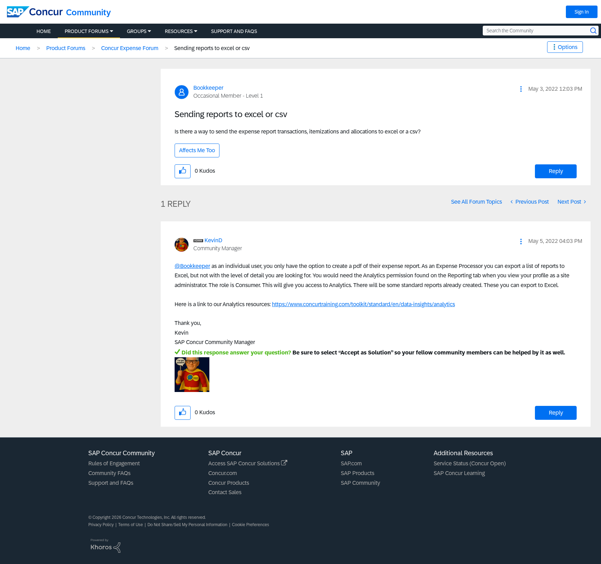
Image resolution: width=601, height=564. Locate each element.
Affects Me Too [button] (197, 150)
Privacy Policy (101, 524)
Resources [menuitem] (179, 31)
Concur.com (222, 473)
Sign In (582, 12)
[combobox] (541, 30)
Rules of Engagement (114, 463)
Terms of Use (130, 524)
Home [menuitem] (44, 31)
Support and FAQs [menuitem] (234, 31)
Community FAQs (109, 473)
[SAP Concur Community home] (35, 11)
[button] (521, 89)
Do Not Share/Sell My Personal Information (187, 524)
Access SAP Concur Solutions (244, 463)
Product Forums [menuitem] (87, 31)
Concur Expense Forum (129, 48)
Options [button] (567, 47)
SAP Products (357, 473)
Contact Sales (224, 492)
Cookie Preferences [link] (250, 524)
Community (88, 12)
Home (23, 48)
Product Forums (65, 48)
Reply (556, 171)
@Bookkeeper (192, 266)
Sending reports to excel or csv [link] (212, 48)
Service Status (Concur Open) (470, 463)
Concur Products (228, 483)
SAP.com (351, 463)
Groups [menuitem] (136, 31)
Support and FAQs (110, 483)
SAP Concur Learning (459, 473)
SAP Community (360, 483)
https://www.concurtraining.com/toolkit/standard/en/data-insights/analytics (363, 304)
